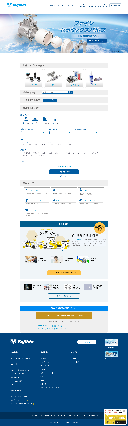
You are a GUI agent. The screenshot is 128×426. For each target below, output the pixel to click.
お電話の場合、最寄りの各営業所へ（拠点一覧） (52, 329)
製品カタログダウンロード (18, 396)
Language (90, 5)
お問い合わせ (98, 5)
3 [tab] (116, 51)
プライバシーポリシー (75, 416)
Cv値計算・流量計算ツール (18, 374)
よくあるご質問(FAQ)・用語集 (19, 370)
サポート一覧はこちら (64, 296)
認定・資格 (43, 384)
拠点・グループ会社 (46, 373)
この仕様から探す (64, 172)
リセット (65, 176)
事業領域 (43, 369)
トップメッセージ (46, 362)
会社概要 (43, 358)
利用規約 (92, 416)
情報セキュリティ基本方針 (53, 416)
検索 (70, 92)
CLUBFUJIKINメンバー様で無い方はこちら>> (51, 326)
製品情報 (52, 5)
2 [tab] (114, 51)
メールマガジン (109, 358)
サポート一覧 (14, 385)
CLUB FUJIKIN (77, 239)
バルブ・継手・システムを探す (20, 358)
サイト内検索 (83, 5)
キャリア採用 (75, 362)
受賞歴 (42, 380)
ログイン (105, 5)
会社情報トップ (115, 5)
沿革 (41, 377)
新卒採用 (73, 358)
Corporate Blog (109, 347)
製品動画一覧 (14, 377)
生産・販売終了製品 (16, 381)
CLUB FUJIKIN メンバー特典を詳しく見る (64, 272)
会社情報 (44, 352)
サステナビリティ (46, 366)
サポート (61, 5)
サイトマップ (34, 416)
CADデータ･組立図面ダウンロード (21, 404)
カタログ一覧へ (49, 100)
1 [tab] (112, 51)
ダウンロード (73, 5)
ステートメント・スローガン (49, 388)
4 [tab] (118, 51)
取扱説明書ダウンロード (18, 400)
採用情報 (74, 352)
